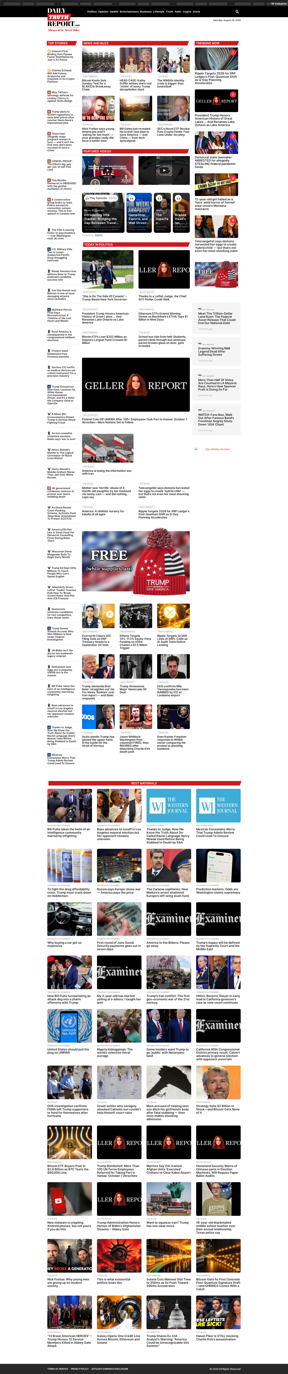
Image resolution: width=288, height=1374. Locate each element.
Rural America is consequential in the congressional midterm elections (61, 336)
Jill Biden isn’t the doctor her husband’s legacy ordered (60, 653)
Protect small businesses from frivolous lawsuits (58, 353)
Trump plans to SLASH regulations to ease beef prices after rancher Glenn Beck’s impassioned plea (60, 117)
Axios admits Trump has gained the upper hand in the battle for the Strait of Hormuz (98, 741)
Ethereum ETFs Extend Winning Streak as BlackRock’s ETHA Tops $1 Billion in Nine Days (163, 316)
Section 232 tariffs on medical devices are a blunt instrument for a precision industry (61, 371)
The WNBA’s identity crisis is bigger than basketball (170, 83)
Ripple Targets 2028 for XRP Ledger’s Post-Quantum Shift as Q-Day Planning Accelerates (164, 514)
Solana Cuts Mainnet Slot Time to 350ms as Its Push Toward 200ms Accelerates (168, 1283)
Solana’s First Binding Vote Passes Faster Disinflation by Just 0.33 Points (60, 55)
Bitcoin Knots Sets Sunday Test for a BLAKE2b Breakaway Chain (96, 85)
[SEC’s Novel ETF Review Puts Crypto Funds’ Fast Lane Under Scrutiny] (173, 108)
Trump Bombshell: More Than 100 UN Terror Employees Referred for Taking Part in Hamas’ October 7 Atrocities (118, 1171)
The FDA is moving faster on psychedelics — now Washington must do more (61, 234)
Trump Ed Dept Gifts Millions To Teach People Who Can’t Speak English (61, 572)
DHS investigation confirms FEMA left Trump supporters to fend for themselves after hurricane (67, 1111)
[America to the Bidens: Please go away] (168, 919)
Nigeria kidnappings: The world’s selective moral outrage (115, 1053)
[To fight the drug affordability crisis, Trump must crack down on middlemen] (69, 865)
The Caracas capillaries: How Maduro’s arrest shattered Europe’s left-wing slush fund (167, 892)
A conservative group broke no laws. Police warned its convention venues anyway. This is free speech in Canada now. (61, 206)
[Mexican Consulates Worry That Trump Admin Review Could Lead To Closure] (218, 805)
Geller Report (147, 292)
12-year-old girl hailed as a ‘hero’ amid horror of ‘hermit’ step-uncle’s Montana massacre (215, 204)
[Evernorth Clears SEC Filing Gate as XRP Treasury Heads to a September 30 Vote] (98, 616)
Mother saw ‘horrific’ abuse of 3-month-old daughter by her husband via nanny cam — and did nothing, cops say (106, 492)
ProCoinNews (90, 76)
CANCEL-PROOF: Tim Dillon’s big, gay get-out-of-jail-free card (59, 165)
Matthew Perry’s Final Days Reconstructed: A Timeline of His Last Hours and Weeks (59, 315)
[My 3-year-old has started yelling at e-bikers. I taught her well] (119, 972)
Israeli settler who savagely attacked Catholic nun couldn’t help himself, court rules (119, 1109)
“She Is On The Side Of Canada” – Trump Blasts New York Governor (104, 298)
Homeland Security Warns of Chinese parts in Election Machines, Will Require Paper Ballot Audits (217, 1171)
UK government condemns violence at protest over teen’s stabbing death (60, 492)
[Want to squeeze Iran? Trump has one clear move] (168, 1199)
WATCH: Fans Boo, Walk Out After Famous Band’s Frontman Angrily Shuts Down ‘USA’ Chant (216, 419)
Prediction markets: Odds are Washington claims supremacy (218, 890)
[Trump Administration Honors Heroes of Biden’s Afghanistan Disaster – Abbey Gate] (119, 1199)
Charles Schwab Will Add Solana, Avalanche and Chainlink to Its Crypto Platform (60, 76)
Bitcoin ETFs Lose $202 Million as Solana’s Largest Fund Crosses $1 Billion (104, 339)
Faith (178, 11)
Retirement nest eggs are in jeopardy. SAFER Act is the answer (59, 671)
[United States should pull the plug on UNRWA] (69, 1026)
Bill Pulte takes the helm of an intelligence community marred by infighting (61, 690)
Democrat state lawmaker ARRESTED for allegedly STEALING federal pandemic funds (215, 162)
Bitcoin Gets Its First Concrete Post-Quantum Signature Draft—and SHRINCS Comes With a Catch (218, 1284)
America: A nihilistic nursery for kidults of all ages (103, 513)
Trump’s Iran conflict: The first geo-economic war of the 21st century (168, 999)
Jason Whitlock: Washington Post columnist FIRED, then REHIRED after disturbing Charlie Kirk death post (135, 744)
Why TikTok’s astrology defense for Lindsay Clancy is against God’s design (60, 96)
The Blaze (126, 76)
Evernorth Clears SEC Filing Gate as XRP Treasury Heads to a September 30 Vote (96, 640)
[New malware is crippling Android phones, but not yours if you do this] (69, 1199)
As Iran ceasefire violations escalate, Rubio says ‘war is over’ (61, 436)
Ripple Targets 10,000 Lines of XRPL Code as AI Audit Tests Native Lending (172, 640)
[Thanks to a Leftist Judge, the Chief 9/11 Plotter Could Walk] (164, 269)
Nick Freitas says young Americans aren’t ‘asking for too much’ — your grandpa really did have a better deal (98, 135)
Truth (169, 11)
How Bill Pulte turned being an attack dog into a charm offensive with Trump (69, 999)
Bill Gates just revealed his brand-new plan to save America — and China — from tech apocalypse (135, 135)
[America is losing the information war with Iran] (107, 448)
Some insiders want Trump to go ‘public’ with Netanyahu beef (167, 1053)
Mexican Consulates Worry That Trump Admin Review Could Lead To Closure (61, 759)
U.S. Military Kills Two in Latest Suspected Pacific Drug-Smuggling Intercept (59, 255)
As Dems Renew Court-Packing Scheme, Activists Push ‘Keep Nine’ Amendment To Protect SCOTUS (61, 513)
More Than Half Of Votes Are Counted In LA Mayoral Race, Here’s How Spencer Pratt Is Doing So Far (217, 384)
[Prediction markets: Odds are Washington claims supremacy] (218, 865)
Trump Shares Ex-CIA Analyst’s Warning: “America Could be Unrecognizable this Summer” (167, 1341)
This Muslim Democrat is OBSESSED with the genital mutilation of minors (61, 184)
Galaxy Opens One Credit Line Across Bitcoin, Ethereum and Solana (118, 1339)
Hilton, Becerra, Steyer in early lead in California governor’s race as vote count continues (218, 999)
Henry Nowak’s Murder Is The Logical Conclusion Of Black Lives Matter (60, 454)
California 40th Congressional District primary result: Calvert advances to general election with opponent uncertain (218, 1054)
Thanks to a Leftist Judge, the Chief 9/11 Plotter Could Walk (162, 298)
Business (146, 11)
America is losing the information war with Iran (107, 472)
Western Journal (155, 825)
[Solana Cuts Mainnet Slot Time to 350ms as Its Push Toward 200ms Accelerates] (168, 1256)
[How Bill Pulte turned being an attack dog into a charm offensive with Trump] (69, 972)
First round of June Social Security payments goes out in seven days (119, 946)
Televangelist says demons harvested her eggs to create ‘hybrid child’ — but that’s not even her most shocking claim (164, 492)
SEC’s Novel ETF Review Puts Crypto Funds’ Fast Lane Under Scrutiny (173, 131)
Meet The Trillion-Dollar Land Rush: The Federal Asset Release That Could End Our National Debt (217, 318)
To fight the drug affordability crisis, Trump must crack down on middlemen (69, 892)
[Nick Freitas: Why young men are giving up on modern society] (69, 1256)
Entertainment (129, 11)
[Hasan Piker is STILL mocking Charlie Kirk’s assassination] (218, 1312)
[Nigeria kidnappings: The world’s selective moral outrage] (119, 1026)
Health (114, 11)
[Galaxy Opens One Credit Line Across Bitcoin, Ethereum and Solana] (119, 1312)
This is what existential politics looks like (113, 1281)
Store (196, 11)
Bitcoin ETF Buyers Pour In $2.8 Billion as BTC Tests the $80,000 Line (68, 1169)
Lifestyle (158, 11)
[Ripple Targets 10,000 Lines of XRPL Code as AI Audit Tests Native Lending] (173, 616)
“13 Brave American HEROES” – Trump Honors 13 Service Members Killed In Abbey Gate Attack (69, 1341)
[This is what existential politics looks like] (119, 1256)
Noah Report (89, 292)
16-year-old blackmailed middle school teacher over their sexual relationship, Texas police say (215, 1227)
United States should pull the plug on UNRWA (68, 1051)
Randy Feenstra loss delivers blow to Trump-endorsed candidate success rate (61, 275)
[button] (237, 11)
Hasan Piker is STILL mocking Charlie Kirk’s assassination (217, 1337)
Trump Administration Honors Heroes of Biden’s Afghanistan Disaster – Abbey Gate (119, 1226)
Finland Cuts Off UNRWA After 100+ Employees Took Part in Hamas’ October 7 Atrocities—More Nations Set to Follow (134, 421)
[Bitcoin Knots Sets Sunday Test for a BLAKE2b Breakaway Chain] (98, 60)
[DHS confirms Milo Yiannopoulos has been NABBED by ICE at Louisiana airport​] (173, 666)
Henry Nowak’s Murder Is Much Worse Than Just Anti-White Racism (61, 473)
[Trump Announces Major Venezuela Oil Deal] (136, 666)
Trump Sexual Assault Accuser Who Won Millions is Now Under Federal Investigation (60, 634)
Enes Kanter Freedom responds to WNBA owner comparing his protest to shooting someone (171, 743)
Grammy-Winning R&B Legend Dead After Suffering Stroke (214, 352)
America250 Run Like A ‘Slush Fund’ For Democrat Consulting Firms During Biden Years (60, 535)
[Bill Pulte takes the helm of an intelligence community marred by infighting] (69, 805)
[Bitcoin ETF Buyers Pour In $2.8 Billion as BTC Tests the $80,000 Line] (69, 1142)
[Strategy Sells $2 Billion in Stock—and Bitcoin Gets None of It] (218, 1082)
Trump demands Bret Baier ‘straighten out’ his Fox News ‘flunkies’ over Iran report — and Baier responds (98, 692)
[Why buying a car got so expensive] (69, 919)
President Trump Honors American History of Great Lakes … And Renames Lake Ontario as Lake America (105, 318)
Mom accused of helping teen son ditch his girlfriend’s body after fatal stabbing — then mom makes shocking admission (167, 1112)
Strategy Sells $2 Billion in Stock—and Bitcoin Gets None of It (218, 1109)
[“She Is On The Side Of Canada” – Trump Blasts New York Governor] (107, 269)
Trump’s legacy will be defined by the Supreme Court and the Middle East (218, 946)
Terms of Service (57, 1369)
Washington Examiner (58, 825)
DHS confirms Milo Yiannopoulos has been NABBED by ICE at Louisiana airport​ (172, 691)
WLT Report (208, 310)
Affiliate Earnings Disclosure (110, 1369)
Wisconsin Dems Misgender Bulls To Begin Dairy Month (59, 554)
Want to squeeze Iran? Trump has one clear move (167, 1224)
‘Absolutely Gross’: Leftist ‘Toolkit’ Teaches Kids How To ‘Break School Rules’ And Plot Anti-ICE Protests (61, 593)
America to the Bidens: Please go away (168, 944)
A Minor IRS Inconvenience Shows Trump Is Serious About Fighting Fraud (61, 418)
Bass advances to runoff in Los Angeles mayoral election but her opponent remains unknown (60, 711)
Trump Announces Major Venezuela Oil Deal (133, 689)
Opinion (103, 11)
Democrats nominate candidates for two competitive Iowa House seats (60, 613)
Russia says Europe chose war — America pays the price (118, 890)
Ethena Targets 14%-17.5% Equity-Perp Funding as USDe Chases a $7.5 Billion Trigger (135, 642)
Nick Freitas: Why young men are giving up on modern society (68, 1283)
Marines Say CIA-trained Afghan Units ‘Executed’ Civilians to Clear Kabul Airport (168, 1169)
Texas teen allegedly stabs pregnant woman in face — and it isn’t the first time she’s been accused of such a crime (60, 142)
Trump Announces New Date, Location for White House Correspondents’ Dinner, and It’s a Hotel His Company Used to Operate (61, 395)
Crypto (187, 11)
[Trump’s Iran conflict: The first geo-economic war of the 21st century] (168, 972)
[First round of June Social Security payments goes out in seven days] (119, 919)
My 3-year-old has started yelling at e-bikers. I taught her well (119, 999)
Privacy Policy (80, 1369)
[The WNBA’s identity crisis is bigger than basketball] (173, 60)
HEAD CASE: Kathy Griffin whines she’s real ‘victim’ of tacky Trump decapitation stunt (136, 85)
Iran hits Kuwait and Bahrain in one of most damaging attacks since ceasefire (61, 294)
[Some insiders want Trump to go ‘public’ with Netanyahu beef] (168, 1026)
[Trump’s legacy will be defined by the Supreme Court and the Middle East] (218, 919)
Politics (92, 11)
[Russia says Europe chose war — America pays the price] (119, 865)
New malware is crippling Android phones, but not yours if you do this (69, 1226)
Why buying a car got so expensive (64, 944)
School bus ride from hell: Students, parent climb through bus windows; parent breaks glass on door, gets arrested (162, 341)
